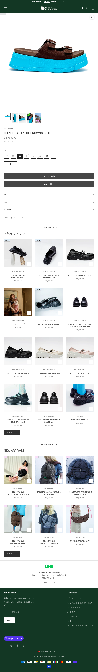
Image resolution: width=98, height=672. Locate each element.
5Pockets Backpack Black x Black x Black (80, 493)
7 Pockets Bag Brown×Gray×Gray (18, 542)
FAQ (69, 621)
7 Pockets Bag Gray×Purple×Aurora (49, 542)
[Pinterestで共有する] (18, 218)
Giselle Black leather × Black (80, 275)
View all (12, 432)
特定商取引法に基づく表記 (79, 603)
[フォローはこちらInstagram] (11, 645)
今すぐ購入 (49, 184)
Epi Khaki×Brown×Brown (80, 541)
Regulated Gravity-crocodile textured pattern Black (80, 325)
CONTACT (72, 616)
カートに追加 (49, 176)
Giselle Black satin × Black (18, 373)
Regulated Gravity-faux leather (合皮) (49, 276)
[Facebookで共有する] (12, 218)
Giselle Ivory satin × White (49, 373)
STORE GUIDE (74, 607)
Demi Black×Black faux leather (49, 324)
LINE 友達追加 (47, 2)
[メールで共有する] (22, 218)
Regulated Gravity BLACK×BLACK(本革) (18, 276)
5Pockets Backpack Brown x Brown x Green (49, 493)
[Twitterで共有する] (15, 218)
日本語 (56, 651)
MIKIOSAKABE (9, 128)
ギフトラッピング (17, 324)
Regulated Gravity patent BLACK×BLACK (49, 421)
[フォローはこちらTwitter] (5, 645)
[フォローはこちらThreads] (17, 645)
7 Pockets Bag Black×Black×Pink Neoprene (18, 493)
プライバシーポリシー (77, 598)
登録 (9, 620)
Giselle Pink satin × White (80, 373)
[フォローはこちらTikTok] (23, 645)
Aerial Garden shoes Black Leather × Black (18, 421)
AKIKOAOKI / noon (18, 271)
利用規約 (71, 612)
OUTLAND (80, 416)
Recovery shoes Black (80, 420)
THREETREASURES (18, 320)
